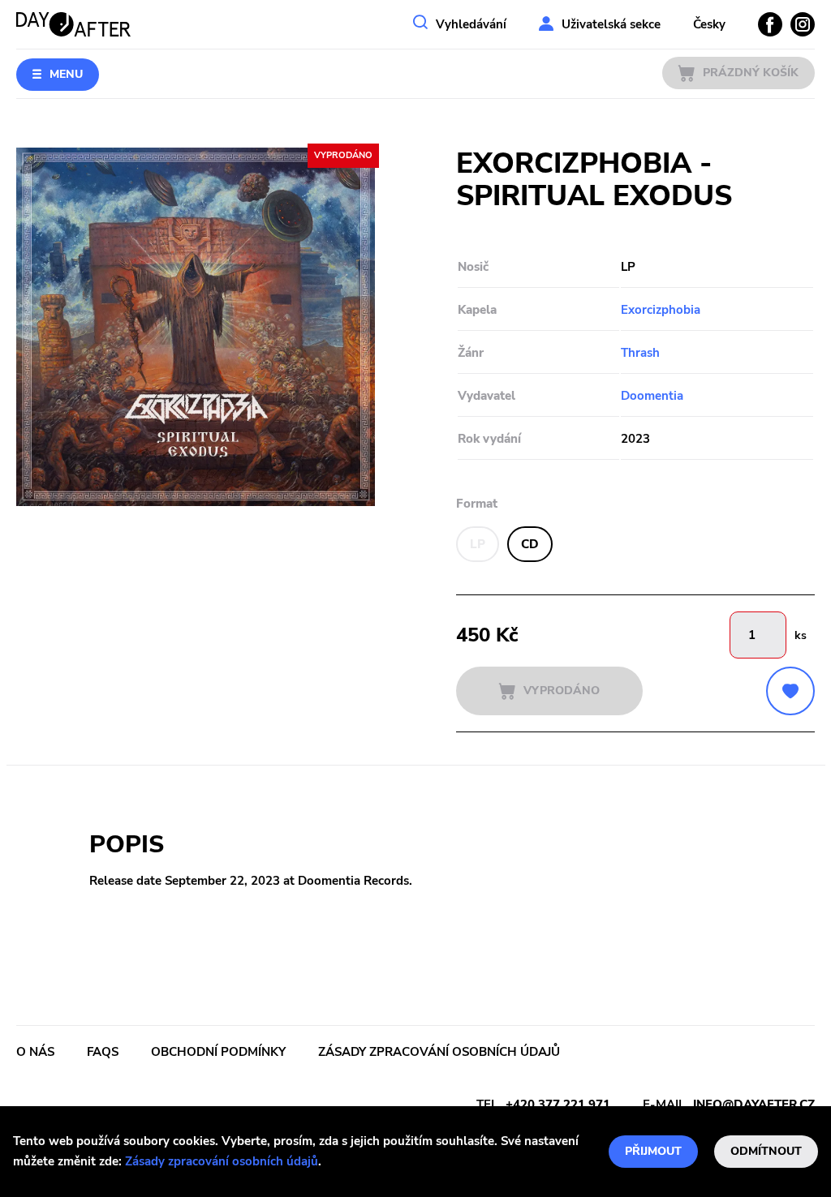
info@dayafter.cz (754, 1104)
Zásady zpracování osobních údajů (221, 1161)
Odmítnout (766, 1151)
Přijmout (653, 1151)
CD (530, 544)
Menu (66, 74)
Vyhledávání (471, 24)
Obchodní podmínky (218, 1052)
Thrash (640, 353)
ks (800, 635)
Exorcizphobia (660, 310)
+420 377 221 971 (558, 1104)
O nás (35, 1052)
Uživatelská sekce (611, 24)
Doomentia (652, 396)
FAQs (102, 1052)
